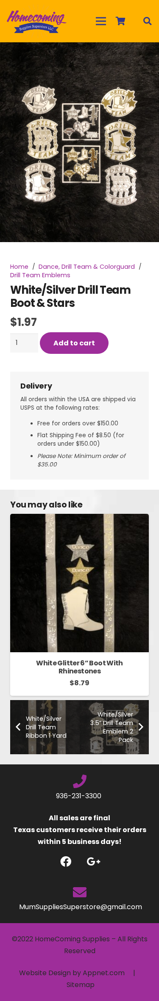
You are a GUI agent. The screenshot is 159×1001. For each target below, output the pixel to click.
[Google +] (93, 861)
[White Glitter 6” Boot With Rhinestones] (79, 519)
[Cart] (120, 21)
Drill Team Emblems (40, 275)
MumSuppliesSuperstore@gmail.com (79, 907)
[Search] (147, 21)
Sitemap (81, 985)
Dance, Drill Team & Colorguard (87, 266)
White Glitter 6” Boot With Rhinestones (79, 667)
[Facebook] (66, 861)
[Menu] (101, 21)
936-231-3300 (79, 796)
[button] (145, 55)
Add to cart (74, 343)
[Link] (37, 21)
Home (19, 266)
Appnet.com (104, 973)
